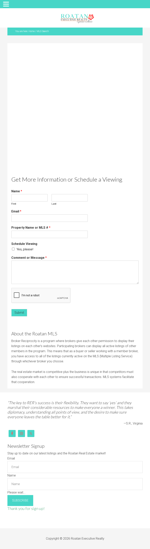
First (13, 203)
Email (16, 211)
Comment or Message (29, 258)
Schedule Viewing (24, 244)
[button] (6, 4)
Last (54, 203)
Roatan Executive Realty (77, 19)
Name (16, 191)
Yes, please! (25, 249)
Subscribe (20, 500)
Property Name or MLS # (30, 227)
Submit (19, 312)
